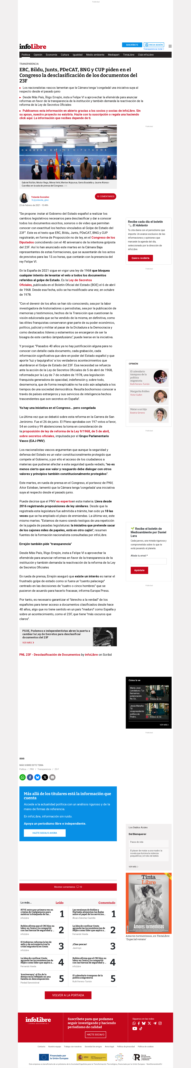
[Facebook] (139, 1023)
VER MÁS (164, 725)
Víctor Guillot (136, 395)
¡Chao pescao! (80, 944)
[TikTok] (141, 1028)
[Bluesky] (143, 1023)
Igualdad (78, 54)
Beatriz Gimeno (137, 413)
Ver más (133, 867)
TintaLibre (128, 54)
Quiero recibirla (140, 258)
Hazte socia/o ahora (45, 833)
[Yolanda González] (24, 197)
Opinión (38, 54)
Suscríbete (132, 45)
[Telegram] (154, 1023)
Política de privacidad (126, 1047)
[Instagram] (160, 1023)
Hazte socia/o (95, 1034)
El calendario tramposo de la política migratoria (88, 976)
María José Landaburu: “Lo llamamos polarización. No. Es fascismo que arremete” (137, 693)
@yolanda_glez (41, 200)
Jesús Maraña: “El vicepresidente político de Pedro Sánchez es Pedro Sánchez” (137, 711)
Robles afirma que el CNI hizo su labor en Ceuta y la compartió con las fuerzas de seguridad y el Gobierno (37, 929)
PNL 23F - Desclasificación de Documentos (49, 654)
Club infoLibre (146, 54)
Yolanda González (40, 197)
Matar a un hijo (138, 409)
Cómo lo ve (134, 680)
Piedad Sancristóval (30, 983)
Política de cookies (146, 1047)
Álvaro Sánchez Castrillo (84, 918)
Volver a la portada (68, 995)
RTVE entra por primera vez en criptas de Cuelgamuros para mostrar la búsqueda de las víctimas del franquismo (37, 913)
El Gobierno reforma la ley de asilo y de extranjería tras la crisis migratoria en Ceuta (36, 944)
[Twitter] (149, 1023)
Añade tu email (139, 555)
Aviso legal (109, 1047)
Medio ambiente (95, 54)
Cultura (65, 54)
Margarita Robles (140, 391)
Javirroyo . (77, 948)
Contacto (41, 1047)
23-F (57, 769)
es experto (64, 501)
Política (26, 54)
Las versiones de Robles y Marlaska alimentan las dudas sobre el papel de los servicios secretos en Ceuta (88, 913)
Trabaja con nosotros (73, 1047)
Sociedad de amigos (93, 1047)
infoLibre (91, 654)
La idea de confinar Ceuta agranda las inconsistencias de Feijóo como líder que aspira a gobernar (37, 961)
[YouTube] (135, 1028)
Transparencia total (153, 49)
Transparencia (44, 769)
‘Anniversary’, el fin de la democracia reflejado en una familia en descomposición (36, 976)
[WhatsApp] (134, 1023)
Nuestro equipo (54, 1047)
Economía (51, 54)
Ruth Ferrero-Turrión (82, 981)
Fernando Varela (28, 966)
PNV (32, 769)
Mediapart (113, 54)
